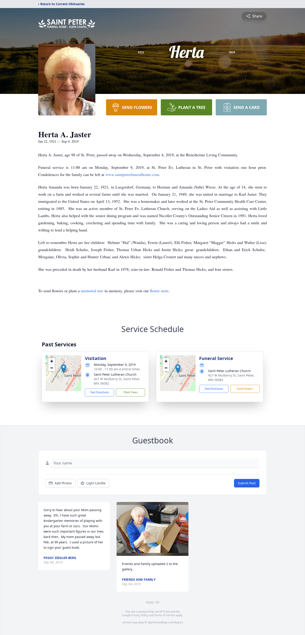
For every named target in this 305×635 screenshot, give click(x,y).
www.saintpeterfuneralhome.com (132, 174)
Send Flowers (245, 389)
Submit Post (247, 483)
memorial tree (92, 290)
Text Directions (99, 392)
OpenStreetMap (157, 622)
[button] (63, 368)
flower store (159, 290)
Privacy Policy (140, 615)
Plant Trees (131, 392)
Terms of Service (164, 615)
